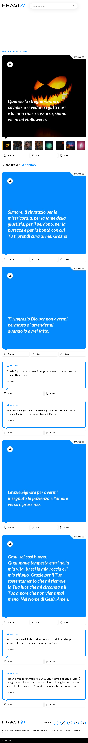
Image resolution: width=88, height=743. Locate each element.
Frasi (4, 51)
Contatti (77, 730)
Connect (5, 733)
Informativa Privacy (39, 730)
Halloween (23, 51)
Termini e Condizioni (22, 730)
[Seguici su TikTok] (83, 723)
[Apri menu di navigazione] (84, 6)
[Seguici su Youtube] (76, 723)
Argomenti (12, 51)
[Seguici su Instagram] (62, 723)
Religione (14, 366)
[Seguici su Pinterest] (69, 723)
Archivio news (7, 730)
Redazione (67, 730)
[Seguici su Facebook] (56, 723)
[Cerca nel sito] (74, 6)
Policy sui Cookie (55, 730)
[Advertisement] (44, 26)
